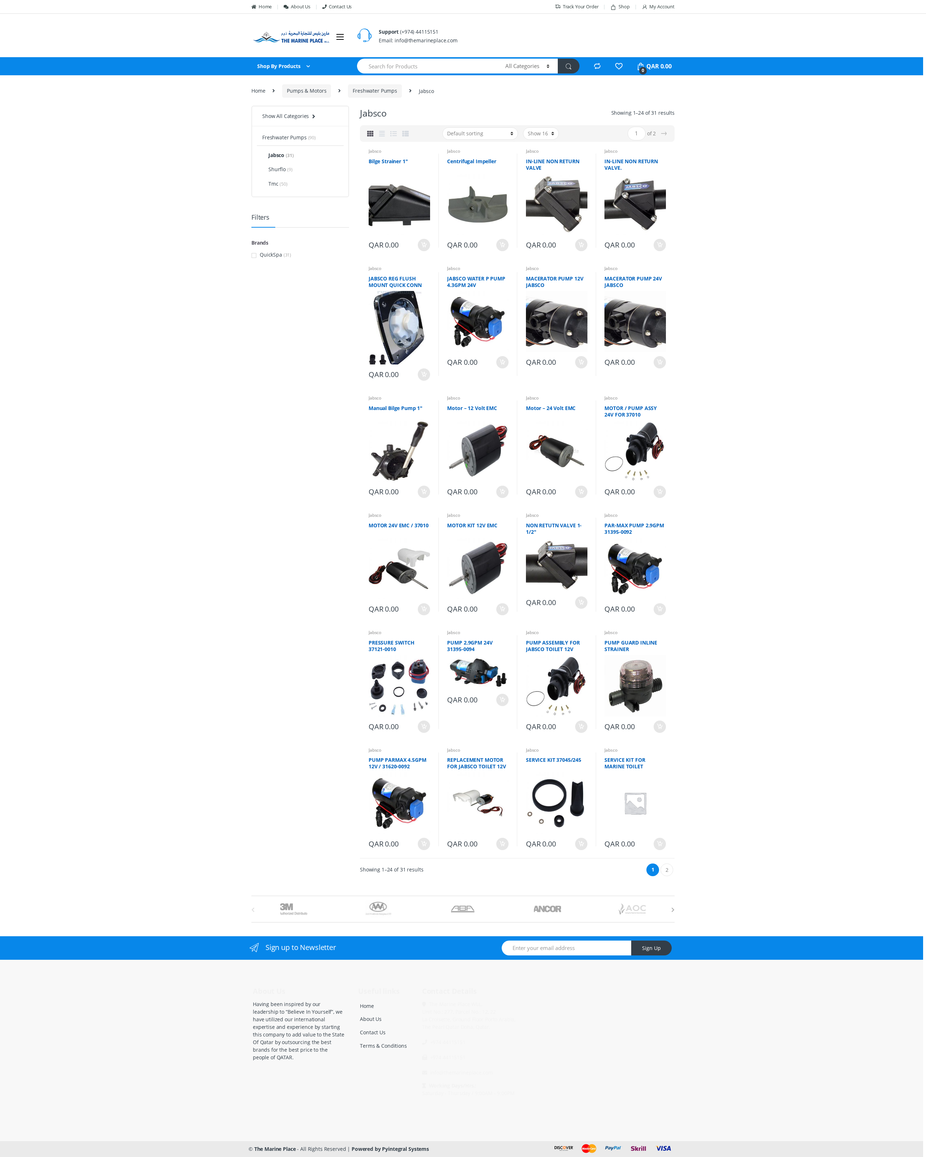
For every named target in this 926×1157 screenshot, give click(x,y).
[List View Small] (405, 133)
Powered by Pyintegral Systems (390, 1148)
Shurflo (280, 169)
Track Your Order (581, 6)
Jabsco (375, 151)
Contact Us (340, 6)
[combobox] (427, 66)
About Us (300, 6)
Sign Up (651, 948)
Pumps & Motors (306, 90)
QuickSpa (271, 254)
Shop (624, 6)
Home (265, 6)
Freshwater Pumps (375, 90)
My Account (662, 6)
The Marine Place (275, 1148)
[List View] (393, 133)
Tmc (278, 183)
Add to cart (423, 245)
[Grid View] (370, 133)
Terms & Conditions (383, 1045)
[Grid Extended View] (382, 133)
